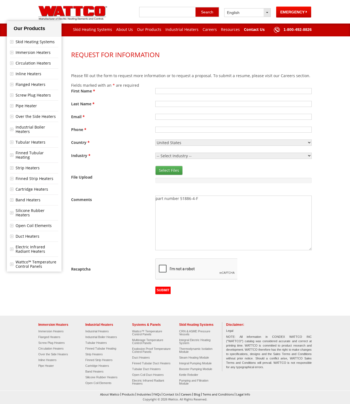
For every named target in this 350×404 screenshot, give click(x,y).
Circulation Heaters (33, 63)
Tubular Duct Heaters (146, 369)
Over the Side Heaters (36, 116)
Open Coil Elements (34, 225)
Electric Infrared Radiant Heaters (30, 249)
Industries (144, 394)
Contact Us (254, 29)
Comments (81, 199)
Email (78, 116)
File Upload (81, 177)
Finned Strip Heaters (34, 178)
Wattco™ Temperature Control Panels (36, 264)
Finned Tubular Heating (30, 155)
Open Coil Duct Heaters (148, 374)
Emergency (293, 12)
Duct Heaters (27, 236)
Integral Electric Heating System (195, 342)
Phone (78, 129)
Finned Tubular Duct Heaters (151, 363)
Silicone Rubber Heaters (30, 212)
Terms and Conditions (218, 394)
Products (128, 394)
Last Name (83, 103)
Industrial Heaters (182, 29)
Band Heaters (28, 199)
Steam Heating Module (194, 357)
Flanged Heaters (30, 84)
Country (80, 142)
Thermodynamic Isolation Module (195, 350)
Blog (197, 394)
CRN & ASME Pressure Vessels (194, 333)
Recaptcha (81, 269)
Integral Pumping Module (195, 363)
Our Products (149, 29)
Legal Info (243, 394)
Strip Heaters (28, 167)
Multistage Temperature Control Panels (147, 342)
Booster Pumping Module (195, 369)
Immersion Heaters (33, 52)
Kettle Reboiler (188, 374)
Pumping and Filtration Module (193, 382)
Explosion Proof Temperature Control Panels (151, 350)
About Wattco (109, 394)
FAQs (157, 394)
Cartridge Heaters (32, 189)
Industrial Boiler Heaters (30, 129)
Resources (230, 29)
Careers (210, 29)
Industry (81, 155)
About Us (124, 29)
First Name (83, 91)
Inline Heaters (28, 73)
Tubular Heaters (30, 142)
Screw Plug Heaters (33, 95)
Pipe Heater (26, 105)
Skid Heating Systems (92, 29)
